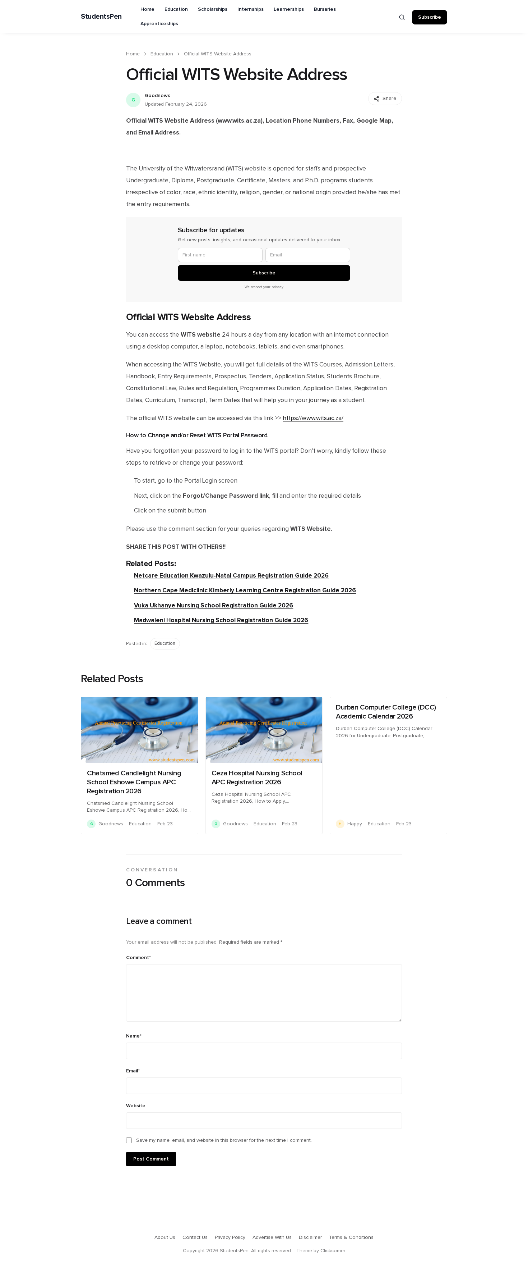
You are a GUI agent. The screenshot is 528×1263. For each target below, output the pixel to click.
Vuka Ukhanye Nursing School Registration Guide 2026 (213, 605)
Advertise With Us (272, 1237)
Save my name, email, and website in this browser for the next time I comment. (224, 1140)
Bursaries (325, 9)
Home (147, 9)
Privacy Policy (230, 1237)
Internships (250, 9)
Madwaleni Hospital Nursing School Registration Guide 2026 (221, 620)
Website (135, 1105)
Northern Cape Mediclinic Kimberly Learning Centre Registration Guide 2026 (245, 590)
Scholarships (212, 9)
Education (176, 9)
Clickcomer (332, 1250)
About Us (164, 1237)
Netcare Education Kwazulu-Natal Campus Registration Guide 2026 (231, 575)
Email (133, 1070)
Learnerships (289, 9)
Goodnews (157, 95)
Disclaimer (310, 1237)
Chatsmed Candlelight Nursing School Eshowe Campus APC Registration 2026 (134, 782)
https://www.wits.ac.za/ (313, 418)
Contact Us (195, 1237)
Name (134, 1036)
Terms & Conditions (351, 1237)
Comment (138, 957)
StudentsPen (101, 16)
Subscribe (429, 17)
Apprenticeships (159, 23)
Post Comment (151, 1159)
